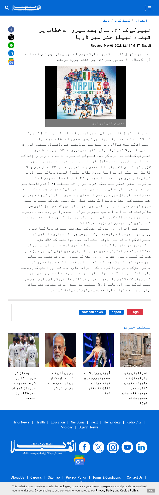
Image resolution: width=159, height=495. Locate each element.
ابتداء (141, 20)
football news (92, 312)
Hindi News (21, 422)
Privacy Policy (76, 477)
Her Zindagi (112, 422)
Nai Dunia (77, 422)
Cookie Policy (129, 490)
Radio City (133, 422)
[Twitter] (98, 447)
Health (40, 422)
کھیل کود (122, 20)
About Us (17, 477)
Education (58, 422)
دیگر (106, 20)
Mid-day (67, 427)
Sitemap (54, 477)
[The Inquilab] (43, 447)
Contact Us (135, 477)
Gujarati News (89, 427)
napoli (116, 312)
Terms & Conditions (107, 477)
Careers (36, 477)
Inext (94, 422)
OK (151, 490)
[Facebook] (84, 447)
